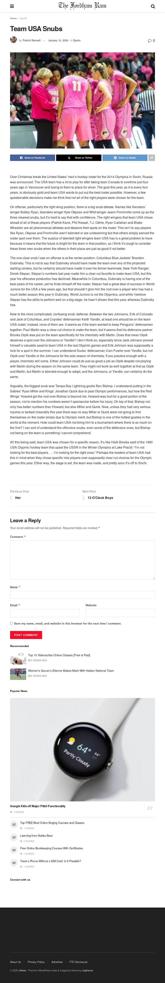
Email (15, 605)
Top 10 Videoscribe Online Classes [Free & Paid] (59, 655)
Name (15, 587)
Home (13, 18)
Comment (18, 537)
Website (91, 605)
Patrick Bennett (32, 40)
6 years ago (38, 675)
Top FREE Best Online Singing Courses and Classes (52, 823)
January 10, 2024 (58, 40)
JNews (22, 970)
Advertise (57, 962)
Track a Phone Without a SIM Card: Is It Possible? (50, 861)
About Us (15, 962)
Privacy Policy (36, 962)
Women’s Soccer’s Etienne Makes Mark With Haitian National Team (71, 671)
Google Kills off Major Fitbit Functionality (37, 806)
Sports (23, 18)
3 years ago (38, 660)
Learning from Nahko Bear (36, 835)
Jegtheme (87, 970)
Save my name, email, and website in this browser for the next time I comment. (68, 623)
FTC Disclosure (78, 962)
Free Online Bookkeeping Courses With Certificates (51, 848)
